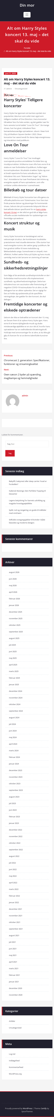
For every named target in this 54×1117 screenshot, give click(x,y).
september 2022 (16, 849)
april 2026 (13, 592)
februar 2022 (14, 895)
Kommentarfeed (16, 1067)
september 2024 (16, 711)
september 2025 (16, 631)
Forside (27, 48)
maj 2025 (13, 658)
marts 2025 (13, 671)
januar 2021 (14, 981)
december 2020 (15, 988)
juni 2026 (13, 579)
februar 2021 (14, 975)
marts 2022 (13, 889)
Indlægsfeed (14, 1060)
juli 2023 (12, 803)
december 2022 (15, 829)
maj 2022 (13, 876)
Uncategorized (21, 88)
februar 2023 (14, 816)
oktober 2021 (14, 922)
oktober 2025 (14, 625)
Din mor (27, 5)
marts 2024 (13, 750)
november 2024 (15, 697)
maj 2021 (13, 955)
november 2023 (15, 777)
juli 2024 (12, 724)
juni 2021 (13, 948)
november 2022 (15, 836)
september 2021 (16, 929)
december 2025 (15, 612)
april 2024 (13, 744)
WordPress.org (15, 1073)
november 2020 (15, 995)
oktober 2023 (14, 783)
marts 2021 (13, 968)
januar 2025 (14, 684)
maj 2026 (13, 585)
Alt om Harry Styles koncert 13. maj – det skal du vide (28, 51)
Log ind (12, 1054)
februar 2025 (14, 678)
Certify (44, 1108)
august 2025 (14, 638)
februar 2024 (14, 757)
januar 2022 (14, 902)
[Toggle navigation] (26, 14)
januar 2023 (14, 823)
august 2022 (14, 856)
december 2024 (15, 691)
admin (9, 88)
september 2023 (16, 790)
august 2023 (14, 796)
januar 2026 (14, 605)
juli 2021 (12, 942)
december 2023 (15, 770)
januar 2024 (14, 763)
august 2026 (14, 572)
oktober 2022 (14, 843)
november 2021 (15, 915)
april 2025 (13, 664)
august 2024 (14, 717)
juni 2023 (13, 810)
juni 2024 (13, 730)
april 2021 (13, 962)
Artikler (12, 1021)
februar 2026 (14, 598)
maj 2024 (13, 737)
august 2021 (14, 935)
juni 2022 (13, 869)
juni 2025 (13, 651)
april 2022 (13, 882)
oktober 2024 (14, 704)
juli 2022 (12, 862)
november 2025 (15, 618)
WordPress (27, 1108)
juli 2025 (12, 645)
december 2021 (15, 909)
